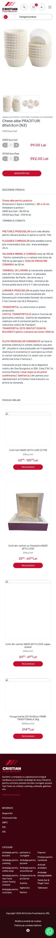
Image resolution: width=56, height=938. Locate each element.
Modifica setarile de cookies (28, 921)
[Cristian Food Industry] (9, 7)
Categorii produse (27, 17)
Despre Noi (7, 813)
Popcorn (42, 852)
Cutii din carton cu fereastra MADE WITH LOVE (28, 547)
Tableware (43, 888)
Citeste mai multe (11, 795)
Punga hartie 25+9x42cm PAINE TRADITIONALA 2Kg (28, 718)
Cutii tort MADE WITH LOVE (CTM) (28, 450)
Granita (23, 883)
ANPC (5, 822)
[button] (49, 931)
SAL (4, 831)
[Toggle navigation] (50, 7)
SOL (4, 827)
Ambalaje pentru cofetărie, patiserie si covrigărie (27, 117)
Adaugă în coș (21, 173)
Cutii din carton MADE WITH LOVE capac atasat (28, 645)
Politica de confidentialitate (28, 925)
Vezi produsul (28, 467)
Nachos (23, 892)
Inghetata (25, 888)
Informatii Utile (9, 818)
